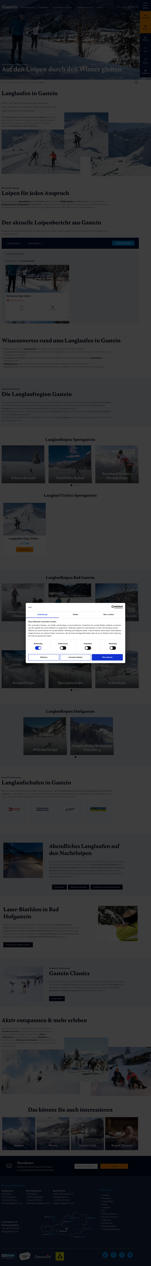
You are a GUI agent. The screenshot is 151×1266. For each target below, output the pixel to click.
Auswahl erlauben (75, 657)
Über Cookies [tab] (108, 614)
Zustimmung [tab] (42, 614)
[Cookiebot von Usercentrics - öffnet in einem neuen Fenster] (113, 607)
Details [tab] (75, 614)
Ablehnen (43, 657)
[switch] (63, 648)
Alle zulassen (107, 657)
